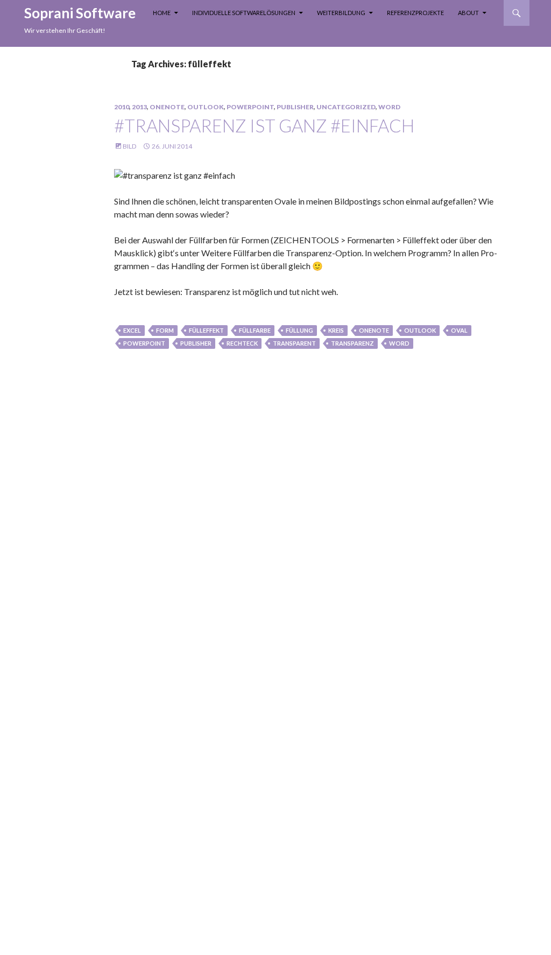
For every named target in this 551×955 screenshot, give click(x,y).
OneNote (167, 107)
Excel (132, 330)
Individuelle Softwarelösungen (243, 12)
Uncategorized (346, 107)
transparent (294, 343)
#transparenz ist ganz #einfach (264, 125)
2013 (139, 107)
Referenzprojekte (415, 12)
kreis (336, 330)
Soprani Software (80, 13)
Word (389, 107)
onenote (374, 330)
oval (459, 330)
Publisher (295, 107)
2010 (121, 107)
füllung (299, 330)
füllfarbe (255, 330)
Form (165, 330)
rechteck (242, 343)
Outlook (205, 107)
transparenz (352, 343)
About (468, 12)
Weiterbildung (341, 12)
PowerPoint (250, 107)
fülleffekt (206, 330)
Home (162, 12)
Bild (129, 146)
